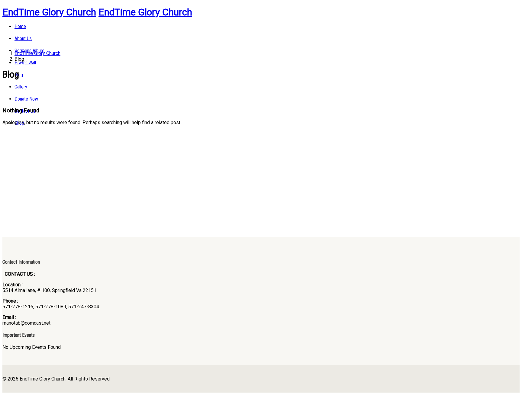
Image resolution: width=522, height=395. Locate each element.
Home (20, 26)
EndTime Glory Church (49, 12)
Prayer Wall (25, 63)
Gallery (20, 87)
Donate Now (26, 99)
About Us (23, 38)
